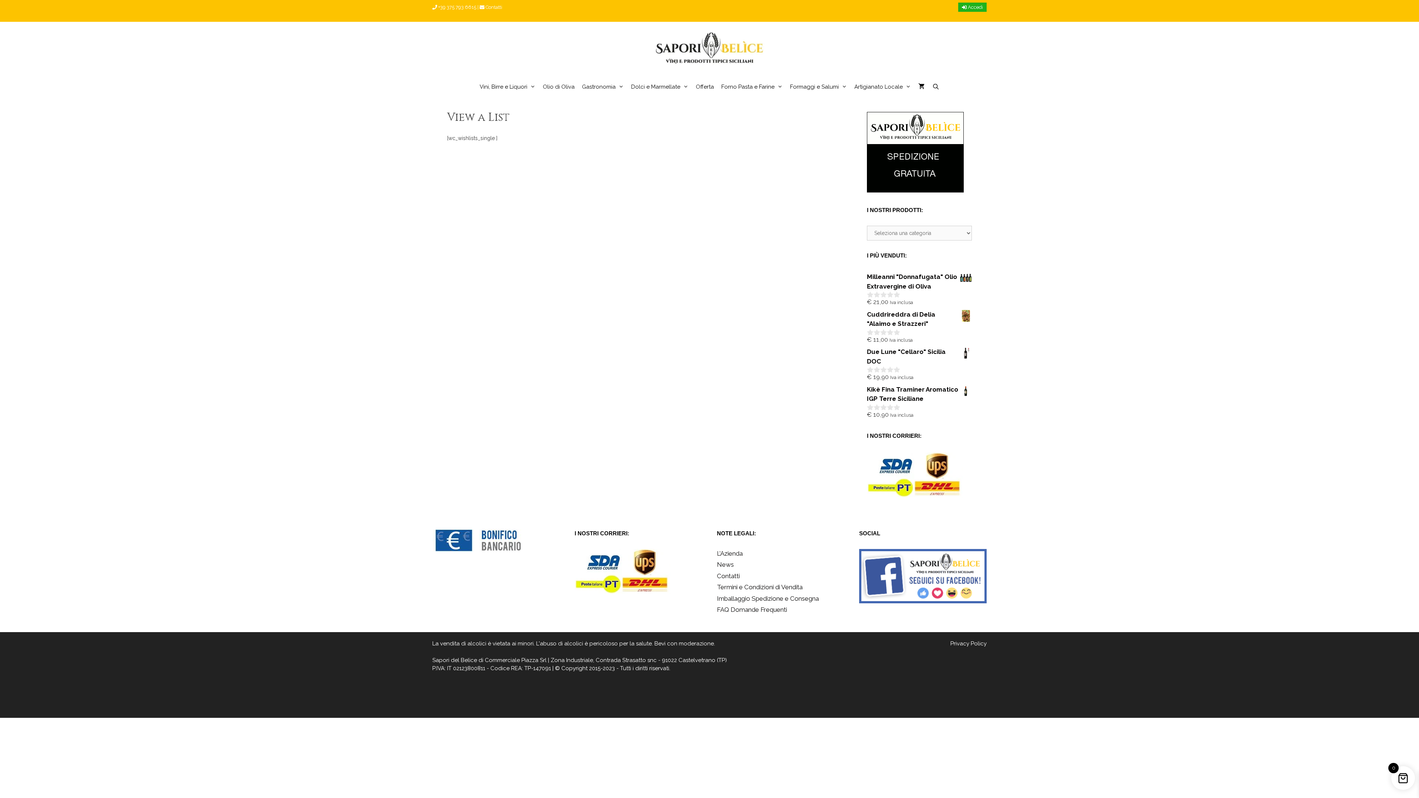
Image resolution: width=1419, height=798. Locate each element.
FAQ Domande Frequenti (752, 609)
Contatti (493, 7)
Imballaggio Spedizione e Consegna (768, 598)
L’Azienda (730, 553)
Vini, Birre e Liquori (503, 86)
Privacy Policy (968, 643)
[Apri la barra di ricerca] (935, 87)
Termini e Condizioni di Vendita (760, 587)
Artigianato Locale (878, 86)
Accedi (975, 7)
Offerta (705, 86)
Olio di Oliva (559, 86)
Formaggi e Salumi (814, 86)
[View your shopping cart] (921, 87)
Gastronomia (599, 86)
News (725, 564)
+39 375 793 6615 (456, 7)
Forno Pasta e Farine (748, 86)
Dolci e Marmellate (655, 86)
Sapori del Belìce (454, 660)
